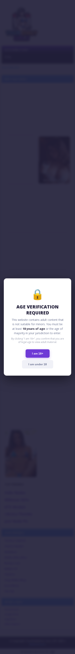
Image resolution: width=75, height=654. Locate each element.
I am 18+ (37, 353)
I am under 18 (37, 364)
